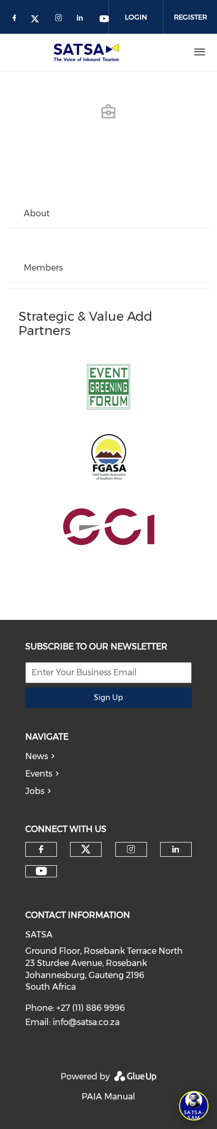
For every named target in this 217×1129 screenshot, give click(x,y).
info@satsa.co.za (86, 1022)
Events (38, 774)
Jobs (34, 791)
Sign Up (108, 697)
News (36, 756)
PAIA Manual (108, 1097)
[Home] (88, 52)
